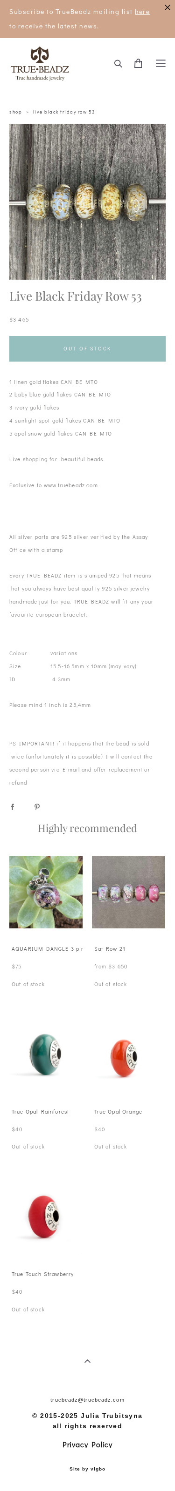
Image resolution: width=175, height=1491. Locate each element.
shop (15, 112)
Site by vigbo (87, 1469)
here (142, 11)
